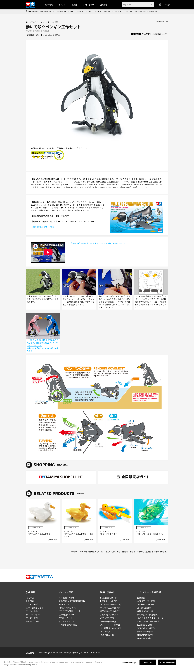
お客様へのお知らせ (146, 604)
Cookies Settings (129, 662)
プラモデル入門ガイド (110, 607)
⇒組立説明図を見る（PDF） (43, 227)
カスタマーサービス (146, 601)
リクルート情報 (144, 638)
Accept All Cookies (167, 662)
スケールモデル (33, 604)
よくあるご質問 (144, 607)
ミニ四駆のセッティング (111, 604)
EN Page (166, 4)
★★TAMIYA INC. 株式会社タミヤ (39, 11)
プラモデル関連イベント (70, 611)
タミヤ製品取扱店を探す (148, 614)
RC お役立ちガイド (108, 597)
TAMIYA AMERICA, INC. (91, 652)
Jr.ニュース (105, 631)
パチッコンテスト (108, 618)
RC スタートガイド (108, 601)
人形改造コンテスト (109, 614)
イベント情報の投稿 (68, 624)
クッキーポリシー (145, 631)
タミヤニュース (107, 634)
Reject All (148, 662)
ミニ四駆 (30, 601)
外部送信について (145, 634)
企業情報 (141, 597)
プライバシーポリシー (147, 628)
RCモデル (30, 597)
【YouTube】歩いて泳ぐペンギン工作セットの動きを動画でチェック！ (99, 243)
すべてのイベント (66, 621)
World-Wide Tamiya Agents (65, 652)
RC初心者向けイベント (69, 607)
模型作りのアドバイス (110, 611)
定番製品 (30, 35)
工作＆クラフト (61, 11)
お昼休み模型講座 (108, 621)
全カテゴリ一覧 (33, 621)
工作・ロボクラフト (35, 607)
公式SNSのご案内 (145, 624)
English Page (43, 652)
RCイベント (64, 604)
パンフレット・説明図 (110, 624)
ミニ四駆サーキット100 (110, 628)
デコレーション (33, 614)
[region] (97, 662)
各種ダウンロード (145, 611)
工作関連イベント (67, 614)
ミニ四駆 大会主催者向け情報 (72, 601)
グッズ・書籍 (32, 618)
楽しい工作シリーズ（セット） (100, 11)
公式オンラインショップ (148, 621)
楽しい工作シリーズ (77, 11)
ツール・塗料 (32, 611)
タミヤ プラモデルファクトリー (151, 618)
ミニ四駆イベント (67, 597)
